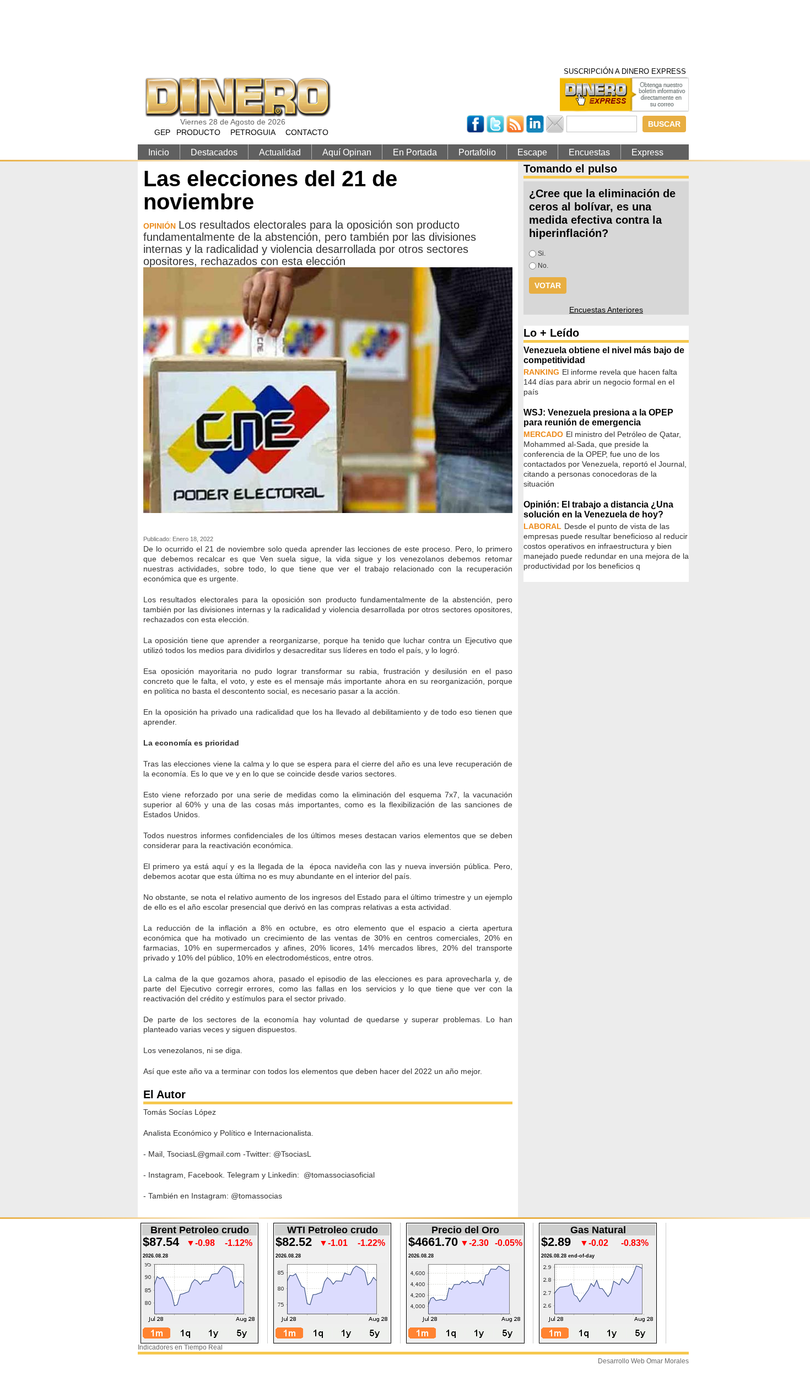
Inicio (158, 152)
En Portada (415, 152)
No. (543, 265)
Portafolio (477, 152)
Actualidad (280, 152)
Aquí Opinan (346, 152)
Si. (542, 253)
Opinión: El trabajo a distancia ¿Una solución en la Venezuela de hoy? (598, 509)
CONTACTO (306, 132)
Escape (532, 152)
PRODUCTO (198, 132)
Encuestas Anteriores (606, 309)
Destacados (214, 152)
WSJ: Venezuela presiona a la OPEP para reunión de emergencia (598, 417)
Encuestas (589, 152)
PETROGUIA (253, 132)
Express (647, 152)
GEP (162, 132)
